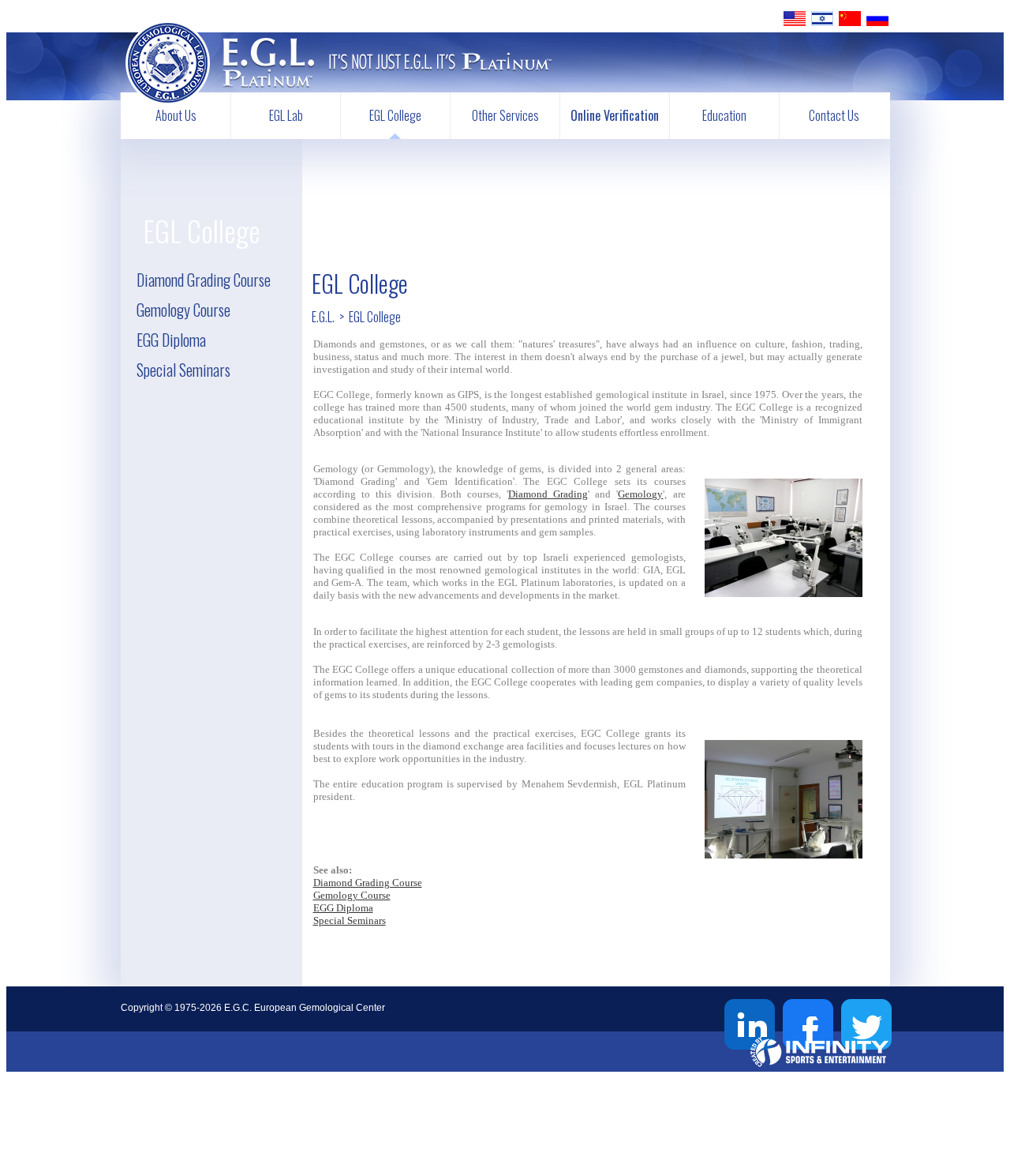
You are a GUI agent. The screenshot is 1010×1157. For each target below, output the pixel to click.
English (795, 18)
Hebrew (822, 18)
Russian (877, 18)
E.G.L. (323, 316)
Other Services (505, 115)
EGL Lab (286, 115)
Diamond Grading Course (204, 279)
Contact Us (834, 115)
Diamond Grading (548, 494)
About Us (175, 115)
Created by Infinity (819, 1051)
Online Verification (614, 115)
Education (724, 115)
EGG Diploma (171, 339)
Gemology (640, 494)
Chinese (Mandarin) (850, 18)
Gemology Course (183, 309)
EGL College (395, 115)
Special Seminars (183, 370)
